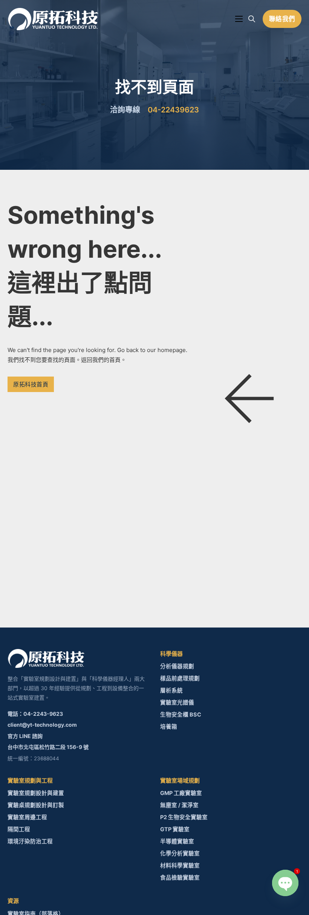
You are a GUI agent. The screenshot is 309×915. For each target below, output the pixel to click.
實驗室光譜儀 (177, 702)
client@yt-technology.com (42, 724)
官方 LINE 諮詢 (25, 736)
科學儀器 (171, 653)
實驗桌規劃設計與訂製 (36, 805)
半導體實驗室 (177, 841)
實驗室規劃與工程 (30, 780)
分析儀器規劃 (177, 666)
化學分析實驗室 (180, 853)
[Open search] (252, 19)
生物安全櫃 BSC (180, 714)
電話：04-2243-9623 (35, 713)
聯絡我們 (282, 19)
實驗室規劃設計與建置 (36, 793)
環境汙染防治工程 (30, 841)
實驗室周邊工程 (27, 817)
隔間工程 (19, 829)
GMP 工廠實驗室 (181, 793)
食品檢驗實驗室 (180, 877)
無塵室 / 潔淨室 (179, 805)
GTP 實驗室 (175, 829)
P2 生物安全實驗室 (184, 817)
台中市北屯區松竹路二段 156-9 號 (48, 747)
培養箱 (168, 726)
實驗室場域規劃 (180, 780)
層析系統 (171, 690)
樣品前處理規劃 (180, 678)
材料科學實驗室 (180, 865)
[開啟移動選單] (239, 19)
